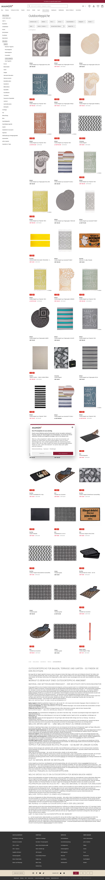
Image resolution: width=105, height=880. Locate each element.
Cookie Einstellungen (39, 878)
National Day (39, 866)
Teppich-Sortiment (47, 822)
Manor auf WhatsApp (17, 862)
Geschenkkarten (64, 838)
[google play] (64, 873)
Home (30, 661)
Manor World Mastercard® (42, 845)
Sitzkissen (62, 756)
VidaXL (67, 800)
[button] (2, 10)
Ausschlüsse (63, 859)
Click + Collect (15, 845)
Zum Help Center (18, 873)
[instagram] (33, 873)
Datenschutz (31, 878)
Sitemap (22, 878)
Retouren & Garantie (17, 841)
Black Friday (38, 862)
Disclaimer (47, 878)
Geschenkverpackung (65, 841)
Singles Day (38, 859)
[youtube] (40, 873)
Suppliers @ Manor (16, 852)
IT (89, 873)
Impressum (16, 878)
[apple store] (60, 873)
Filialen (84, 845)
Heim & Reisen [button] (36, 661)
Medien (85, 862)
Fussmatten (78, 737)
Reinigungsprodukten (34, 750)
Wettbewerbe (64, 862)
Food (84, 852)
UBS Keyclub (39, 852)
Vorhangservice (64, 845)
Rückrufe (63, 855)
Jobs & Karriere (86, 841)
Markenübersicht (55, 878)
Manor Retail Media (16, 859)
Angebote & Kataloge (41, 838)
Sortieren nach (33, 21)
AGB (26, 878)
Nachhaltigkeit (86, 859)
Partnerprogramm (16, 855)
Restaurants (86, 855)
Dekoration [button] (43, 661)
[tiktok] (43, 873)
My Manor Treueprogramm (42, 841)
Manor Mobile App (40, 848)
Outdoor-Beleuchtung (81, 756)
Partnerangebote (65, 848)
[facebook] (36, 873)
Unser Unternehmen (87, 838)
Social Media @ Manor (41, 855)
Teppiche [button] (49, 661)
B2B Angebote (64, 852)
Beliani (61, 800)
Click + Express (15, 848)
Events (84, 848)
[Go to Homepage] (7, 6)
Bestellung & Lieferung (17, 838)
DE (83, 6)
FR (82, 873)
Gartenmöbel (85, 763)
